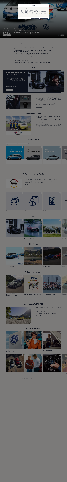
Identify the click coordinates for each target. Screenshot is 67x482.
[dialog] (33, 241)
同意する (35, 18)
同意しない (44, 18)
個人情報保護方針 (30, 10)
